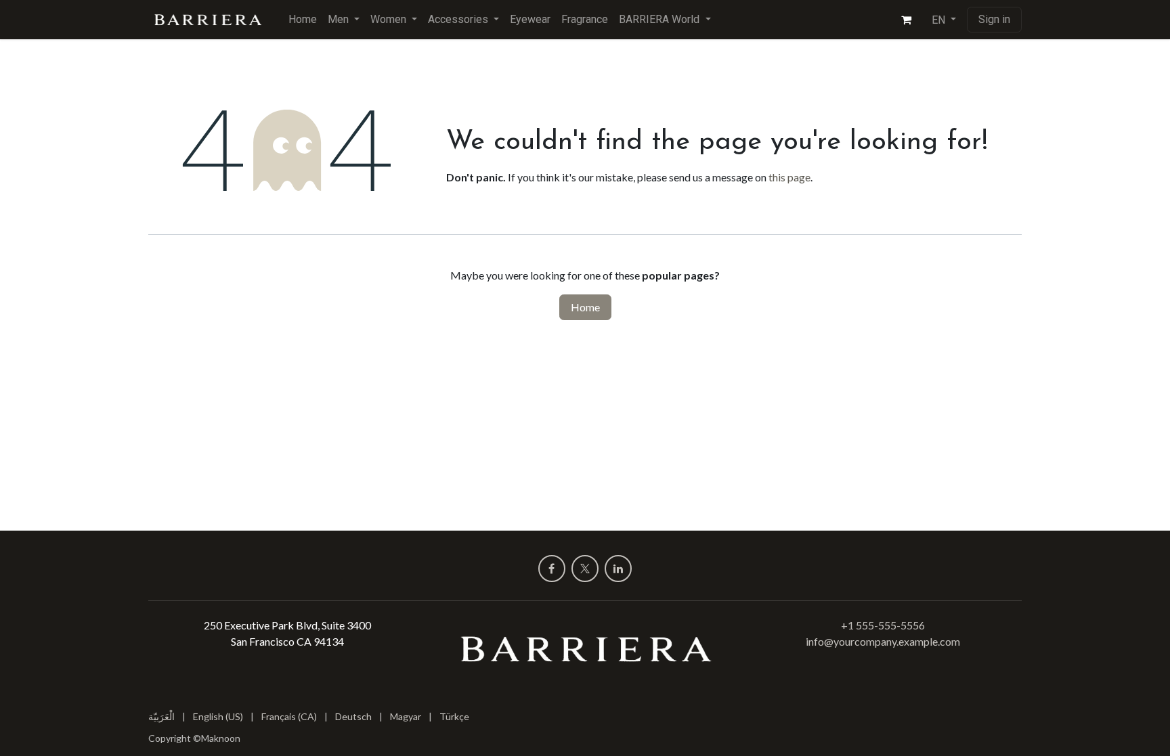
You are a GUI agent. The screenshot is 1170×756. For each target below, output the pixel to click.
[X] (585, 568)
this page (789, 177)
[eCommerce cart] (906, 19)
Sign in (994, 19)
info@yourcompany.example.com (883, 641)
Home (585, 307)
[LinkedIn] (618, 568)
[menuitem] (302, 19)
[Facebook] (551, 568)
